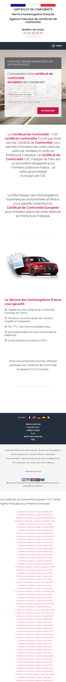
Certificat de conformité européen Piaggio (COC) (35, 628)
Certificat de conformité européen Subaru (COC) (35, 659)
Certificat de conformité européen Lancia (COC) (34, 588)
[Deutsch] (39, 417)
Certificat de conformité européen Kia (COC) (34, 585)
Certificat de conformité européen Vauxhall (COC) (34, 671)
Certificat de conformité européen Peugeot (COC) (34, 625)
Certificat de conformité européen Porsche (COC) (34, 631)
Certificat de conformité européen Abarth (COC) (35, 512)
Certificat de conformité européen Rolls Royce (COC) (34, 637)
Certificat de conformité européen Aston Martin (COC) (35, 521)
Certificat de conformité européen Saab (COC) (34, 643)
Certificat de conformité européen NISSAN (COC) (34, 619)
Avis (33, 440)
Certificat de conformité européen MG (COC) (34, 607)
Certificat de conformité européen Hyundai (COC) (34, 570)
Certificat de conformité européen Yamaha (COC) (34, 680)
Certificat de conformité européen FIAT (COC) (35, 558)
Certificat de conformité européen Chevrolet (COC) (35, 536)
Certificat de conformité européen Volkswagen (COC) (34, 674)
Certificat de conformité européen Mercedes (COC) (35, 604)
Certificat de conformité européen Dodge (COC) (35, 551)
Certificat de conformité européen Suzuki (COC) (34, 662)
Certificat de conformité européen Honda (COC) (35, 564)
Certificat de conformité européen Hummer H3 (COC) (35, 567)
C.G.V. (33, 434)
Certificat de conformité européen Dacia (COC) (34, 545)
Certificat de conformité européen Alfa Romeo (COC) (35, 518)
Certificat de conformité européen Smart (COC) (34, 653)
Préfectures (33, 430)
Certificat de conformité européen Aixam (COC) (35, 515)
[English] (34, 417)
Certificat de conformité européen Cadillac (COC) (35, 533)
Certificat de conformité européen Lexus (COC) (34, 594)
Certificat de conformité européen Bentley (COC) (35, 527)
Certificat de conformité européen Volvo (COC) (34, 677)
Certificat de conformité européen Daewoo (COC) (35, 548)
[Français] (29, 417)
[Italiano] (48, 417)
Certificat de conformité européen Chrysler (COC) (34, 539)
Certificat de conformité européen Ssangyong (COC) (34, 656)
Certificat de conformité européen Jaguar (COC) (34, 576)
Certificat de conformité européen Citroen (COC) (35, 542)
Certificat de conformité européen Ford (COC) (35, 561)
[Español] (43, 417)
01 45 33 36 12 (33, 32)
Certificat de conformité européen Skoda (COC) (34, 650)
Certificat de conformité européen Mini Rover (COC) (34, 613)
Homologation (33, 424)
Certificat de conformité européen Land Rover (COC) (34, 591)
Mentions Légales (33, 437)
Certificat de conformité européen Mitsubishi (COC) (34, 616)
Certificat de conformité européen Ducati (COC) (35, 555)
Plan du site (33, 427)
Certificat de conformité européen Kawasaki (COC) (34, 582)
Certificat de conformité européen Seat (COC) (34, 647)
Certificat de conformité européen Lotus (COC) (34, 597)
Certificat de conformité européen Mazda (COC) (34, 601)
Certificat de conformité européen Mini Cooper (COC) (34, 610)
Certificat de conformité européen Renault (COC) (34, 634)
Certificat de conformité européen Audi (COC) (35, 524)
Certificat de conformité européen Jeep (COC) (34, 579)
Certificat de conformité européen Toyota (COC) (34, 665)
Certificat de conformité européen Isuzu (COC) (34, 573)
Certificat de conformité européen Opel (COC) (34, 622)
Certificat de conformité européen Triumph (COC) (34, 668)
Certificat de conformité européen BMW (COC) (35, 530)
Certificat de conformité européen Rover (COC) (34, 640)
